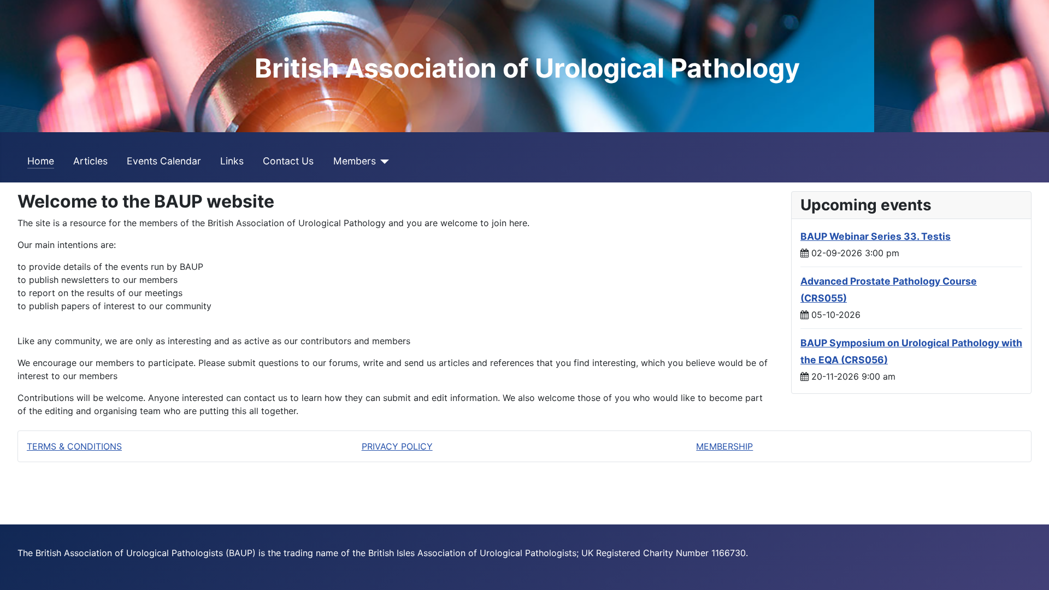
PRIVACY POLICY (397, 446)
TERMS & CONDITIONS (74, 446)
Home (40, 161)
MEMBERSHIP (724, 446)
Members (354, 161)
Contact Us (288, 161)
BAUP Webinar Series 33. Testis (875, 236)
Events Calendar (164, 161)
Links (232, 161)
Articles (90, 161)
